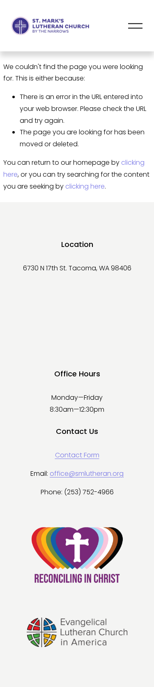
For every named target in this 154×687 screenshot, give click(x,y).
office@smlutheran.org (87, 473)
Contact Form (77, 455)
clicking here (85, 186)
